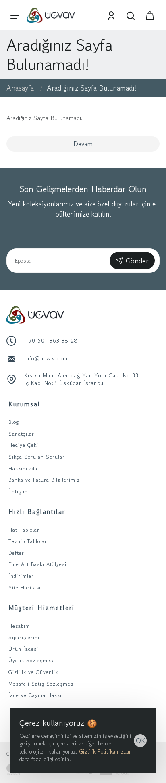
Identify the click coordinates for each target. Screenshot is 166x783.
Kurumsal (24, 404)
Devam (83, 144)
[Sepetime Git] (150, 15)
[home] (20, 87)
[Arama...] (130, 15)
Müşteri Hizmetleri (41, 607)
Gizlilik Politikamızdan (105, 751)
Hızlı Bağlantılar (36, 511)
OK (140, 740)
